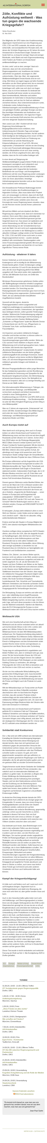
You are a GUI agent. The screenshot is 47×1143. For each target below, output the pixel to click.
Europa (11, 964)
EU (4, 964)
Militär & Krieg (22, 964)
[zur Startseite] (16, 5)
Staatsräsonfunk (9, 1083)
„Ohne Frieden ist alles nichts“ (15, 1009)
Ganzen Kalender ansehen (24, 1091)
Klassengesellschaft (25, 966)
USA (37, 966)
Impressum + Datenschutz (34, 1131)
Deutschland (36, 964)
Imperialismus (8, 966)
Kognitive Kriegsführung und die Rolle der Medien (23, 1073)
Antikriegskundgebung (12, 999)
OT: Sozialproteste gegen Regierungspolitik (20, 988)
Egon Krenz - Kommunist (12, 1040)
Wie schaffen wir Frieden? (13, 1019)
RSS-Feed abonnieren (24, 1094)
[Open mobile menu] (43, 4)
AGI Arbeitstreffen (9, 1029)
